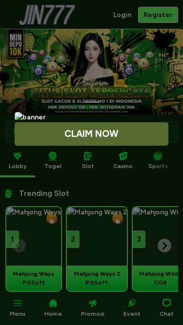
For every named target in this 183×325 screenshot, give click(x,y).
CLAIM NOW (91, 133)
